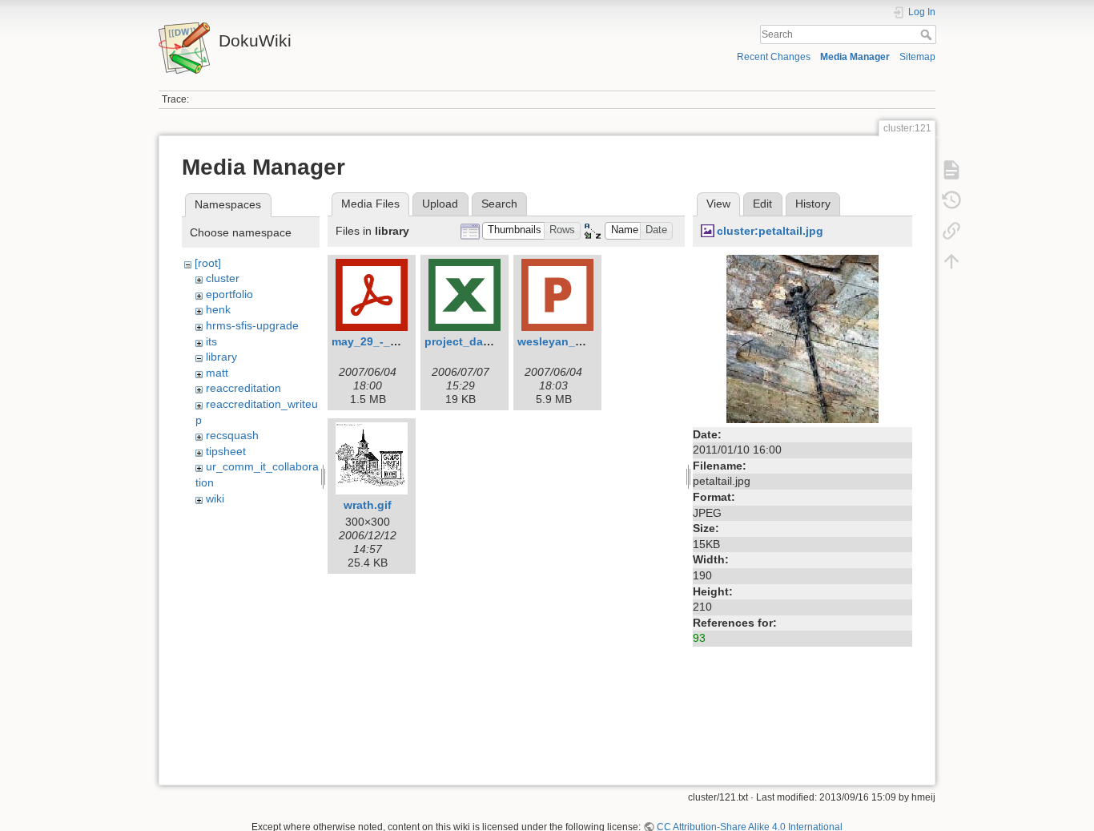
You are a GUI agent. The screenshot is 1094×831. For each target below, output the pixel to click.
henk (218, 309)
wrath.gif (368, 504)
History (813, 203)
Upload (440, 203)
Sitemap (917, 57)
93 (699, 637)
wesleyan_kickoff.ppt (575, 341)
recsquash (232, 435)
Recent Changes (773, 57)
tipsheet (226, 451)
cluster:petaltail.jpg (770, 230)
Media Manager (855, 57)
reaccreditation (243, 387)
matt (217, 372)
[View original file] (802, 337)
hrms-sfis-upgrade (252, 325)
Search (927, 34)
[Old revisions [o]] (951, 200)
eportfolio (229, 294)
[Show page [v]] (951, 170)
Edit (762, 203)
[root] (208, 262)
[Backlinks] (951, 231)
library (221, 356)
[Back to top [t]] (951, 261)
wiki (215, 498)
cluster (222, 278)
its (211, 341)
